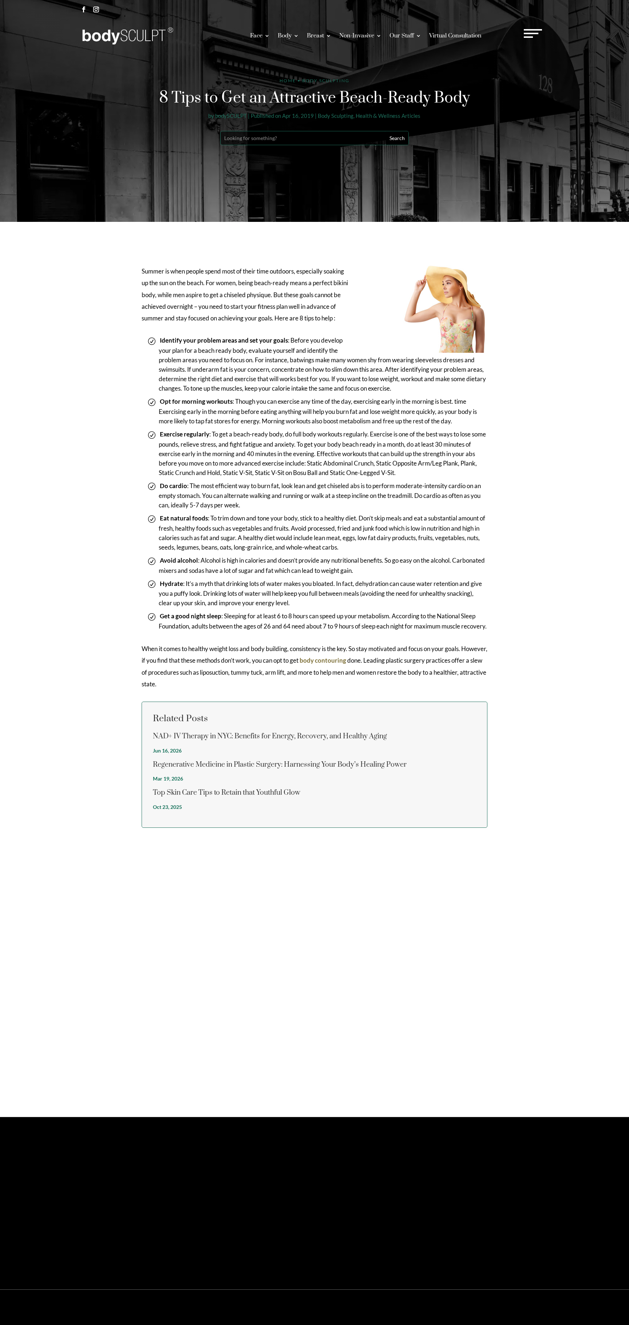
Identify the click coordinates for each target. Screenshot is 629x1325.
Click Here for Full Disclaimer (107, 1250)
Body (285, 35)
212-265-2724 (475, 9)
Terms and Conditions (498, 1307)
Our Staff (401, 35)
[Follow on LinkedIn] (133, 1199)
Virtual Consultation (455, 35)
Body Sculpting (335, 115)
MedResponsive (368, 1307)
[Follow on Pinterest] (108, 1199)
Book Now (527, 9)
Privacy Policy (457, 1307)
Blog (529, 1307)
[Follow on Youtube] (145, 1199)
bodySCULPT (231, 115)
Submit (533, 1075)
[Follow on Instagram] (96, 9)
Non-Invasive (356, 35)
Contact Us (461, 1166)
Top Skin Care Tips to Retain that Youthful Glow (226, 792)
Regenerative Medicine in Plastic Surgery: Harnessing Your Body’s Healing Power (280, 764)
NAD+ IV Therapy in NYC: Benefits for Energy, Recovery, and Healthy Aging (270, 736)
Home (288, 80)
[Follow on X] (96, 1199)
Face (256, 35)
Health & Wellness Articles (388, 115)
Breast (315, 35)
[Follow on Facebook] (84, 9)
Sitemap (431, 1307)
